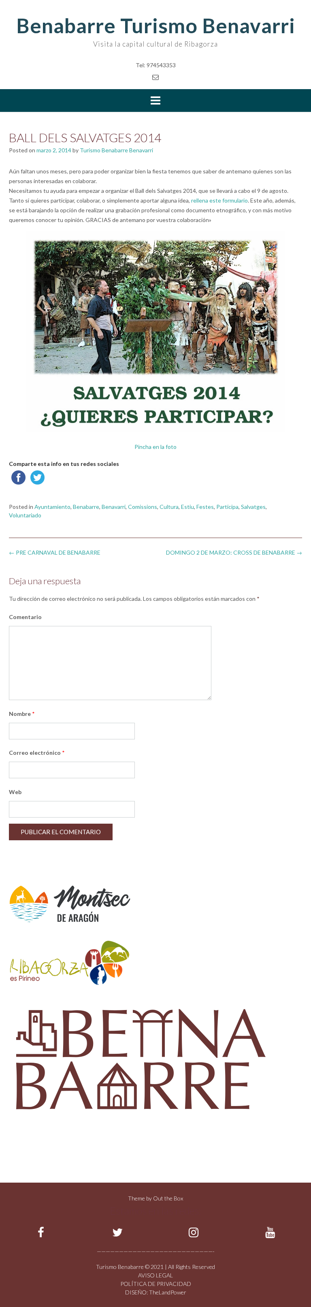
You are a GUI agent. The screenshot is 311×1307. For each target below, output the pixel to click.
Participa (227, 506)
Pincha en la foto (155, 446)
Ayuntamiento (52, 506)
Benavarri (114, 506)
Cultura (169, 506)
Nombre (22, 713)
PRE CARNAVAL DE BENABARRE (54, 552)
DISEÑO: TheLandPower (155, 1292)
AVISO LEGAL (155, 1275)
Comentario (25, 616)
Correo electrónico (37, 752)
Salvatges (253, 506)
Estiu (187, 506)
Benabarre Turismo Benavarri (155, 25)
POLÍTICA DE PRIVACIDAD (155, 1283)
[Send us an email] (155, 77)
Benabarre (86, 506)
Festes (205, 506)
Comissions (142, 506)
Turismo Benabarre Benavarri (116, 150)
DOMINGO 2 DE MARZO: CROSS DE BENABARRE (234, 552)
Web (15, 791)
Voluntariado (25, 515)
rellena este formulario (219, 200)
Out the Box (168, 1198)
